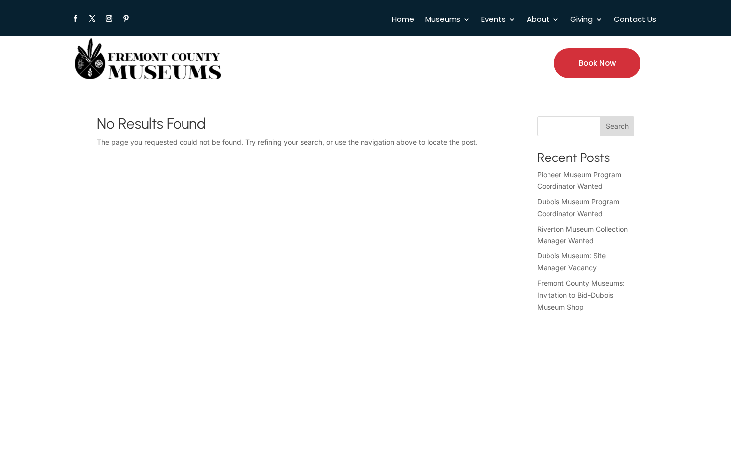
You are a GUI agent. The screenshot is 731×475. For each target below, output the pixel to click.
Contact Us (635, 20)
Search (617, 126)
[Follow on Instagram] (108, 18)
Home (403, 20)
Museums (442, 20)
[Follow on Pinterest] (125, 18)
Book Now (597, 63)
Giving (581, 20)
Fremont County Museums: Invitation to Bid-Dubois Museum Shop (581, 295)
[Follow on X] (92, 18)
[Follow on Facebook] (75, 18)
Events (493, 20)
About (538, 20)
